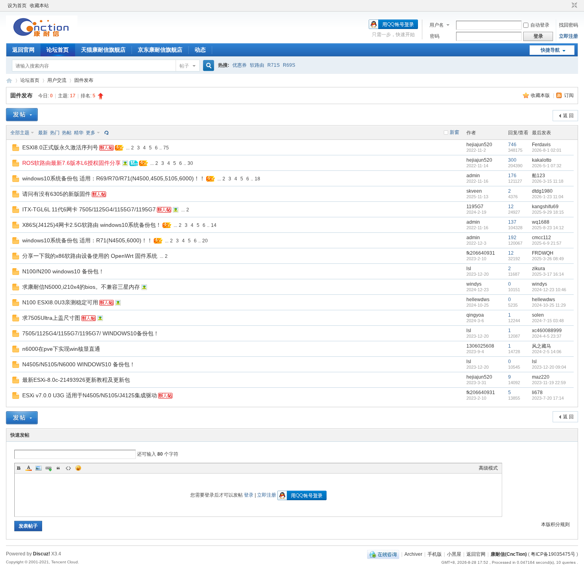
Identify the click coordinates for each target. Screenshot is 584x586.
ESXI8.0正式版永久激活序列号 (60, 147)
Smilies (78, 468)
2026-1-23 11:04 (547, 196)
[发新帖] (22, 114)
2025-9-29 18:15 (548, 212)
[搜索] (207, 65)
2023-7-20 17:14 (548, 398)
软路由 (257, 65)
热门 (55, 132)
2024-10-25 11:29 (549, 305)
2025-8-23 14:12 (548, 227)
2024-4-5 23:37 (546, 336)
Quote (58, 468)
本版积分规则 (555, 524)
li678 (537, 392)
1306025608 (480, 346)
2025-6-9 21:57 (546, 243)
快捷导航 (550, 50)
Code (68, 468)
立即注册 (568, 36)
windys (474, 284)
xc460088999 (547, 330)
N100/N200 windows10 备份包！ (63, 271)
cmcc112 (541, 237)
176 (512, 175)
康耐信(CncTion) (509, 554)
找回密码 (568, 25)
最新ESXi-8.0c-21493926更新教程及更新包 (76, 380)
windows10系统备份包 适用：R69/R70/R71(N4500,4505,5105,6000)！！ (113, 178)
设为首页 (17, 5)
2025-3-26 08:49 (548, 258)
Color (29, 468)
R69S (289, 65)
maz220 (540, 377)
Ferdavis (541, 144)
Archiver (413, 554)
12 (511, 206)
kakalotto (541, 160)
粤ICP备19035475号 (553, 554)
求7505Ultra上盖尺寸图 (51, 318)
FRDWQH (542, 253)
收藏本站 (39, 5)
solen (538, 315)
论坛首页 (57, 49)
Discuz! (41, 554)
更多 (90, 132)
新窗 (454, 132)
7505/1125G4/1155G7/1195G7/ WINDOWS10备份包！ (90, 333)
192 (512, 237)
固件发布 (83, 80)
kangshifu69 (545, 206)
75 (166, 148)
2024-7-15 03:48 (548, 320)
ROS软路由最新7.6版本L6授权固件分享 (71, 163)
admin (473, 175)
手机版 (434, 554)
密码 (434, 36)
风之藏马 (541, 346)
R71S (273, 65)
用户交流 (56, 80)
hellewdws (477, 299)
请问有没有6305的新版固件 (56, 194)
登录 (248, 495)
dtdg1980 (542, 191)
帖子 (184, 66)
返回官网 (23, 49)
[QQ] (383, 554)
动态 (200, 49)
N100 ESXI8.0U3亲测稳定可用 (60, 302)
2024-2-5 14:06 (546, 351)
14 (214, 225)
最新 (43, 132)
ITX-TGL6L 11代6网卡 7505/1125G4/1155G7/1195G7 (89, 209)
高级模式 (488, 468)
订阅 (569, 95)
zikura (538, 268)
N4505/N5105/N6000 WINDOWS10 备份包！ (78, 364)
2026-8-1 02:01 (546, 150)
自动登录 (539, 25)
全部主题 (19, 132)
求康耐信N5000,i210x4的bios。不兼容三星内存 (81, 287)
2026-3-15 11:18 (547, 181)
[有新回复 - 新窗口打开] (15, 149)
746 (512, 144)
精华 (78, 132)
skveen (474, 191)
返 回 (568, 115)
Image (39, 468)
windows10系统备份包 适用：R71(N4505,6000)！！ (87, 240)
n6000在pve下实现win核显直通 (61, 349)
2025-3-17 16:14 (548, 274)
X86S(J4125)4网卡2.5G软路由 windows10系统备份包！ (91, 225)
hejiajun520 (479, 144)
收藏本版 (541, 95)
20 (205, 241)
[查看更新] (105, 132)
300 (512, 160)
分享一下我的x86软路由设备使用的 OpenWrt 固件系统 (89, 256)
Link (48, 468)
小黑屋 (454, 554)
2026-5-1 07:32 (546, 165)
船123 (538, 175)
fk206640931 (480, 253)
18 (257, 179)
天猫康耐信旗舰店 (103, 49)
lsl (468, 268)
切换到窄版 (573, 5)
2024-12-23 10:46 (549, 289)
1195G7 (474, 206)
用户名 (436, 25)
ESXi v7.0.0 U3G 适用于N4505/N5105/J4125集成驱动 (89, 395)
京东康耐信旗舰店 (160, 49)
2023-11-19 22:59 (549, 382)
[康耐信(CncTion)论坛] (41, 38)
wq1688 (540, 222)
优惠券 (239, 65)
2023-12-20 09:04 (549, 367)
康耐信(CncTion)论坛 (9, 80)
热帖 (67, 132)
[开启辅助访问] (567, 5)
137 (512, 222)
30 (190, 163)
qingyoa (475, 315)
